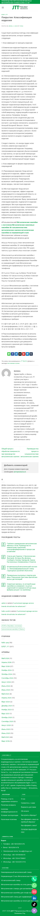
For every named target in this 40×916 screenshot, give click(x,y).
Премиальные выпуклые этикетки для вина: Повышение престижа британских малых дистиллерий (22, 577)
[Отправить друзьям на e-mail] (20, 354)
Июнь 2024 (6, 690)
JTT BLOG (23, 361)
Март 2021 (5, 714)
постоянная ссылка (13, 363)
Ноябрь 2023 (6, 710)
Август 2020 (6, 725)
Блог (20, 908)
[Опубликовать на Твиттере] (16, 354)
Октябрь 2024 (7, 674)
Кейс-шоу (5, 643)
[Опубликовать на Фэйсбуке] (12, 354)
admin (4, 603)
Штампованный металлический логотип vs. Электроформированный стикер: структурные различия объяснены (22, 569)
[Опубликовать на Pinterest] (23, 354)
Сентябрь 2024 (7, 678)
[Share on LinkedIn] (27, 354)
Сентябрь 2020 (7, 721)
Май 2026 (5, 658)
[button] (3, 7)
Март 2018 (6, 741)
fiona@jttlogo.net (25, 851)
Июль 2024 (6, 686)
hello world (6, 611)
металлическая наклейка (10, 629)
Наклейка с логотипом (14, 626)
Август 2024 (6, 682)
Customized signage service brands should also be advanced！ (18, 604)
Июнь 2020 (6, 733)
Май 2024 (5, 694)
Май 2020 (5, 737)
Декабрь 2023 (7, 706)
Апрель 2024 (6, 698)
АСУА (4, 626)
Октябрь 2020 (7, 717)
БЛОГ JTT (5, 14)
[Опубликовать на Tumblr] (31, 354)
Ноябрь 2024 (7, 670)
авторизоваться (20, 472)
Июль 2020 (6, 729)
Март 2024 (6, 702)
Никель (22, 629)
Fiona (21, 26)
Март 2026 (6, 666)
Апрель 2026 (6, 662)
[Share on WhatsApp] (9, 354)
